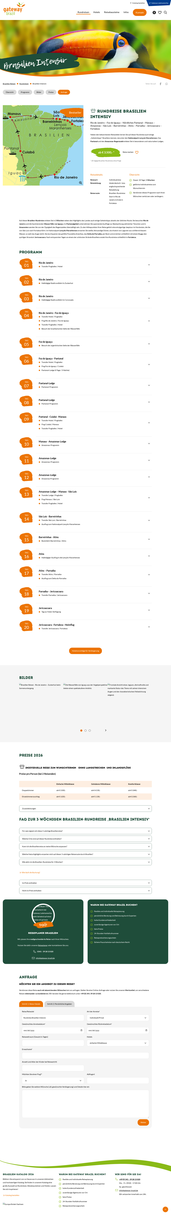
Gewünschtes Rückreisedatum (99, 1024)
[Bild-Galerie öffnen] (41, 705)
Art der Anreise (93, 1011)
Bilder (39, 92)
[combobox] (118, 1018)
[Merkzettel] (160, 12)
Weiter (143, 1122)
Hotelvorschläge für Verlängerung (85, 651)
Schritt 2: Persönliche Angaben (59, 1004)
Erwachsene (27, 1049)
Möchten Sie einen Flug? (32, 1074)
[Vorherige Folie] (65, 730)
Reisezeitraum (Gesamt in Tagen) (35, 1037)
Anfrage (64, 92)
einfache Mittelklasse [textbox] (98, 1043)
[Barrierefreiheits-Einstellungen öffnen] (154, 12)
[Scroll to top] (165, 1209)
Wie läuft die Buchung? (42, 872)
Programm (25, 92)
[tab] (81, 730)
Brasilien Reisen (9, 84)
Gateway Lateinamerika (159, 3)
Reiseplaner (42, 945)
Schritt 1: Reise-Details (31, 1004)
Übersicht (10, 92)
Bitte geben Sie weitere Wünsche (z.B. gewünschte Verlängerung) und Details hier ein (55, 1087)
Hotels (89, 1037)
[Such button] (165, 12)
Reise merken (128, 152)
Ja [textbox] (26, 1080)
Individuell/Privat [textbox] (97, 1018)
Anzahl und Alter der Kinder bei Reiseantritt (39, 1062)
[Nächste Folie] (106, 730)
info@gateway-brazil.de (45, 958)
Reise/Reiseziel (28, 1011)
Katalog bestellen (138, 3)
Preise (51, 92)
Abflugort (91, 1074)
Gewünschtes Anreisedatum (33, 1024)
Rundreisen (24, 84)
